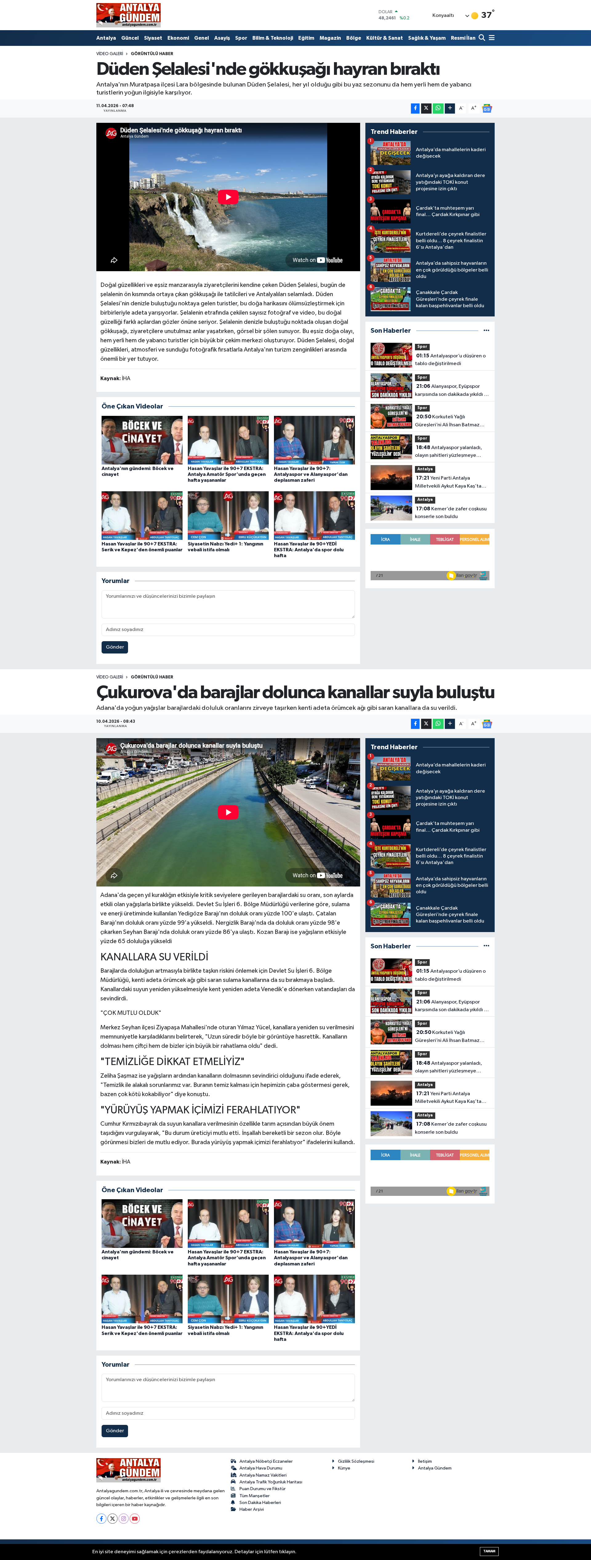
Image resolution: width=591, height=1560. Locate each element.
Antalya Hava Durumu (260, 1468)
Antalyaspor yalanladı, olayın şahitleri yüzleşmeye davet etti (448, 452)
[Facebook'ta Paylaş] (415, 108)
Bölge (353, 38)
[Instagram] (124, 1519)
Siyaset (153, 38)
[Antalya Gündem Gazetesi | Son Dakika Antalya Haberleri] (128, 15)
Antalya (106, 38)
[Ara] (482, 38)
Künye (344, 1468)
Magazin (330, 38)
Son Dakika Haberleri (260, 1502)
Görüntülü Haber (152, 54)
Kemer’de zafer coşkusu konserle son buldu (451, 513)
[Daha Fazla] (450, 108)
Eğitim (306, 38)
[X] (112, 1519)
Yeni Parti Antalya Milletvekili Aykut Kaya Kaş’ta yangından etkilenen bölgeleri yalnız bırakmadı (449, 482)
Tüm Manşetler (254, 1496)
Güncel (130, 38)
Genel (201, 38)
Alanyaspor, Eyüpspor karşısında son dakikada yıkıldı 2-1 (452, 391)
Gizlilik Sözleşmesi (356, 1461)
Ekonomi (178, 38)
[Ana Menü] (490, 38)
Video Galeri (109, 54)
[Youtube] (135, 1519)
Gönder (115, 647)
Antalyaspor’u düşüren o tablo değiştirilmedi (450, 360)
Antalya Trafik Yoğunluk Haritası (270, 1482)
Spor (241, 38)
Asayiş (222, 38)
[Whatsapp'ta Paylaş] (438, 108)
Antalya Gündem (435, 1468)
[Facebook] (101, 1519)
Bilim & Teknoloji (272, 38)
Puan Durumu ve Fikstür (262, 1488)
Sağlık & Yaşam (427, 38)
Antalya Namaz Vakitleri (263, 1475)
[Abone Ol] (487, 108)
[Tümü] (486, 330)
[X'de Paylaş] (426, 108)
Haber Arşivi (251, 1509)
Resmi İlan (463, 38)
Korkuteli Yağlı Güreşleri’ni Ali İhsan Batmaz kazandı (447, 421)
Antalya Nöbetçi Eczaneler (266, 1461)
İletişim (425, 1461)
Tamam (489, 1551)
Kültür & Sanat (384, 38)
